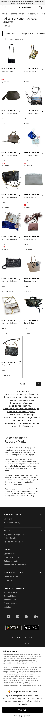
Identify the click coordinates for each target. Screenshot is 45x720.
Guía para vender (11, 561)
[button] (40, 7)
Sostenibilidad (10, 596)
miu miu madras (31, 397)
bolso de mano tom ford (21, 402)
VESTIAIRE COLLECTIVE (14, 588)
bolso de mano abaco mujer (21, 400)
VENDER (7, 550)
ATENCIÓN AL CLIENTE (13, 572)
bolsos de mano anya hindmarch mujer (21, 408)
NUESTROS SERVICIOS (13, 515)
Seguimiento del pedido (14, 534)
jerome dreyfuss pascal (22, 426)
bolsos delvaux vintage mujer (21, 414)
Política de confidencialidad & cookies (21, 644)
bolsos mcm (32, 394)
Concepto (8, 518)
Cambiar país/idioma (23, 715)
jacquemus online (21, 420)
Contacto (8, 580)
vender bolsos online (21, 391)
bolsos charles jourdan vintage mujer (21, 417)
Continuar (22, 709)
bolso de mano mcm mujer (21, 405)
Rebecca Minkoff (17, 13)
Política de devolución (13, 541)
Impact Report (10, 599)
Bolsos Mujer (32, 13)
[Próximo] (29, 384)
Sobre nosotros (10, 592)
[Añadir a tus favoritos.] (19, 69)
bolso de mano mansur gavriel (21, 411)
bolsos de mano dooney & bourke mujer (21, 423)
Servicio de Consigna (13, 522)
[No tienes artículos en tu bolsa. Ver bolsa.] (40, 7)
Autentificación (10, 538)
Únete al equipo (10, 603)
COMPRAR (8, 530)
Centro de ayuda (11, 576)
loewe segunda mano (14, 394)
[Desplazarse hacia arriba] (38, 384)
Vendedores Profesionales (15, 564)
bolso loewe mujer (12, 397)
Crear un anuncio (11, 557)
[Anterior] (16, 384)
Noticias (7, 607)
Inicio (4, 13)
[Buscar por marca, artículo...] (4, 7)
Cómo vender (9, 553)
